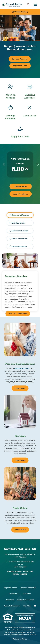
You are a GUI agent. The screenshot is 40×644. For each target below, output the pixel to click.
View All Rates (20, 186)
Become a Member (20, 215)
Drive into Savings (20, 231)
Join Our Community (18, 313)
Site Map (27, 606)
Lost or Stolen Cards (25, 600)
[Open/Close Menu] (35, 4)
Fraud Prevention (19, 238)
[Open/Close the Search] (28, 4)
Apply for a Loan (20, 65)
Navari (24, 639)
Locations (10, 600)
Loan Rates (26, 594)
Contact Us (13, 594)
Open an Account (19, 59)
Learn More (20, 388)
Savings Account (21, 368)
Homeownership (19, 246)
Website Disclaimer (12, 606)
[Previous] (3, 164)
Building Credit (18, 223)
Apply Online (20, 529)
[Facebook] (35, 606)
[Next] (37, 164)
